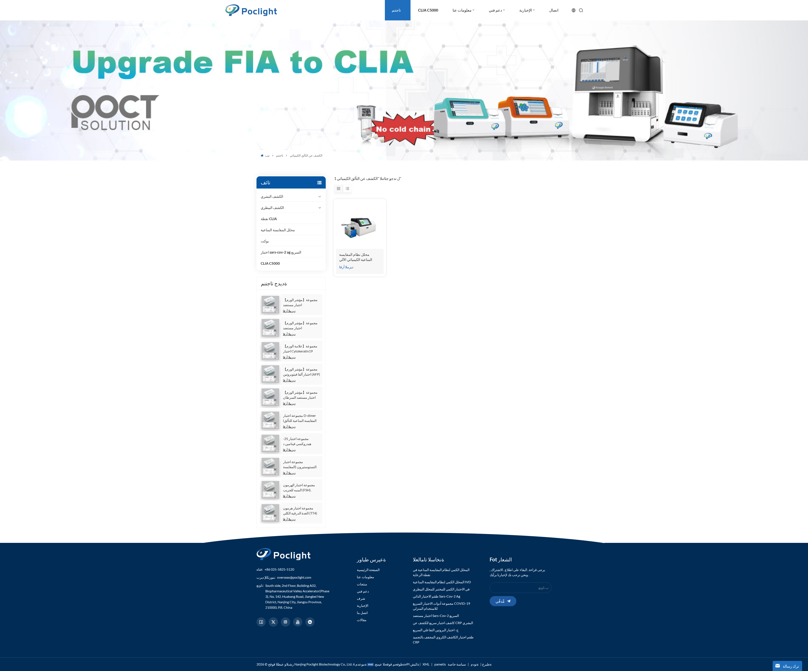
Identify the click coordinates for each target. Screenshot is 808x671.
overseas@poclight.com (294, 577)
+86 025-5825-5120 (279, 569)
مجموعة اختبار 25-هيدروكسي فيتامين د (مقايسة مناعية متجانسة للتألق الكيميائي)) (299, 441)
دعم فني (363, 591)
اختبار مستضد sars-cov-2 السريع (436, 616)
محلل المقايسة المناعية (278, 230)
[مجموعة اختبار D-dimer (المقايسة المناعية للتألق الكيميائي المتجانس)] (270, 420)
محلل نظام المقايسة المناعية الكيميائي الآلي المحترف (355, 257)
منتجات (362, 584)
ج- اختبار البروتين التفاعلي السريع (435, 630)
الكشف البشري (272, 196)
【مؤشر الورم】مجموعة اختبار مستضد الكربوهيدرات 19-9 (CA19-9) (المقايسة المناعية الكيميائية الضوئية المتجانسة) (301, 326)
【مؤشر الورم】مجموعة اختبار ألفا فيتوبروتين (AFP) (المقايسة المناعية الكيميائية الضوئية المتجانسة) (301, 372)
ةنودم (474, 664)
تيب (267, 155)
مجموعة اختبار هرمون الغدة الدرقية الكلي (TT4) (300, 510)
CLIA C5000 (270, 263)
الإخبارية (362, 605)
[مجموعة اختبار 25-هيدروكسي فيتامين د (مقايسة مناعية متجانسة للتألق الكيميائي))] (270, 443)
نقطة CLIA (269, 219)
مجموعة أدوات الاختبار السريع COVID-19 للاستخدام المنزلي (441, 605)
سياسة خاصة (457, 664)
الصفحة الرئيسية (368, 570)
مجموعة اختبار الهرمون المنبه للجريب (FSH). (299, 487)
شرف (361, 598)
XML (426, 664)
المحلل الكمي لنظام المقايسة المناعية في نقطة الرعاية (441, 572)
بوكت (265, 241)
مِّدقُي (500, 601)
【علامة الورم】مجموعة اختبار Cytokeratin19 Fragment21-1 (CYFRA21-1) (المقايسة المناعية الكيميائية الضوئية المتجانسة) (300, 349)
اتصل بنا (362, 613)
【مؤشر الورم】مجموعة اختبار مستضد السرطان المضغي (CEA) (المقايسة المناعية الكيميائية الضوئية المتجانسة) (300, 395)
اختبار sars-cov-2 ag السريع (281, 252)
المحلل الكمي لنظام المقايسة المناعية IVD (442, 582)
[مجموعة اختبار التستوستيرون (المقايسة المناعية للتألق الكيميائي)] (270, 466)
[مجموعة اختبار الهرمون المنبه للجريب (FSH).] (270, 489)
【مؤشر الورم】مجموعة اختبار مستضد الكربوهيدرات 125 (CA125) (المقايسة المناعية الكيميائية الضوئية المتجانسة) (300, 302)
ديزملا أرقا (289, 311)
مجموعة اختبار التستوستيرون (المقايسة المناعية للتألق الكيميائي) (300, 464)
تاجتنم (279, 155)
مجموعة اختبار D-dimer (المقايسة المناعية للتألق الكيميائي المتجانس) (299, 418)
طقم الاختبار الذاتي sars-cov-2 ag (436, 596)
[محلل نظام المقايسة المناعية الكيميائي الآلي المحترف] (359, 225)
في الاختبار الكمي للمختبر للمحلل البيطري (441, 589)
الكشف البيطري (272, 207)
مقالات (362, 620)
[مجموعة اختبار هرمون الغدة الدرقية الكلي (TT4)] (270, 513)
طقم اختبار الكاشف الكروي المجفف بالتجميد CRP (443, 639)
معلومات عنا (365, 577)
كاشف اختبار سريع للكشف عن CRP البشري (443, 623)
